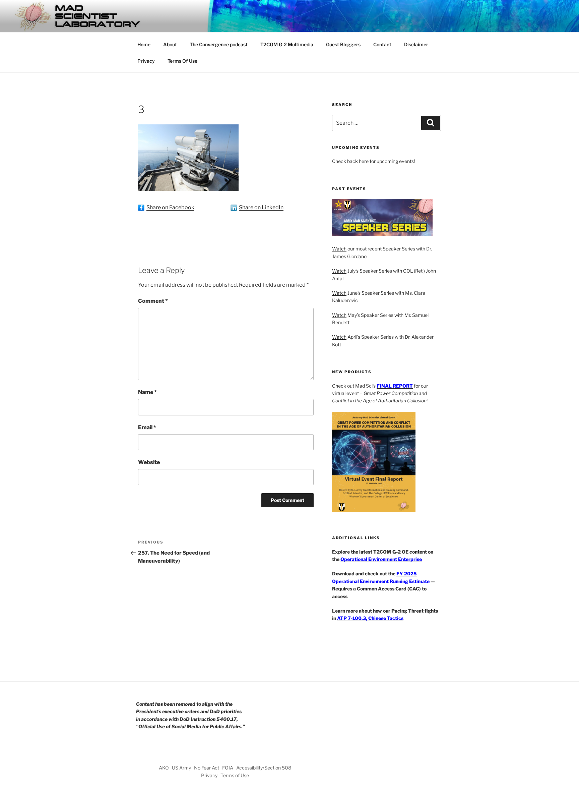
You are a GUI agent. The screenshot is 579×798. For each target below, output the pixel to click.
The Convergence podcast (219, 44)
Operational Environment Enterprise (381, 559)
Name (147, 392)
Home (143, 44)
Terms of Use (234, 775)
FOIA (227, 768)
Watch (339, 248)
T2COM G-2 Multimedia (286, 44)
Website (149, 462)
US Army (181, 768)
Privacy (146, 61)
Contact (382, 44)
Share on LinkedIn (261, 207)
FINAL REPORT (395, 386)
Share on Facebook (170, 207)
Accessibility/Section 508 (263, 768)
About (170, 44)
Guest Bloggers (343, 44)
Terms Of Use (182, 61)
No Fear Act (206, 768)
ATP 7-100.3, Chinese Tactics (370, 618)
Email (147, 427)
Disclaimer (416, 44)
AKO (164, 768)
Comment (153, 301)
